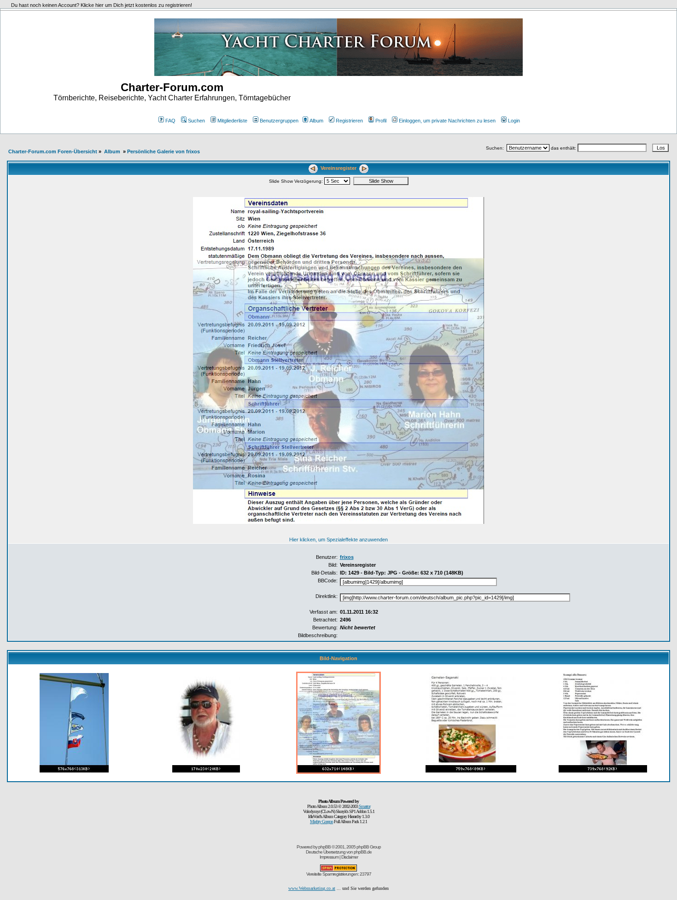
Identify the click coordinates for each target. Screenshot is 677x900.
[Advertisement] (505, 96)
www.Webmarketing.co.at (311, 888)
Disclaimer (349, 856)
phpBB (324, 846)
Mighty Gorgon (321, 821)
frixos (347, 557)
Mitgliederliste (232, 120)
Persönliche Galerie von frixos (163, 151)
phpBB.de (363, 851)
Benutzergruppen (279, 120)
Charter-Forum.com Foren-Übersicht (52, 151)
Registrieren (349, 120)
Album (316, 120)
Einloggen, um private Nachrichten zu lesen (447, 120)
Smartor (364, 806)
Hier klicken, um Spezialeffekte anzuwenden (338, 539)
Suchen (196, 120)
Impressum (329, 856)
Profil (380, 120)
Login (514, 120)
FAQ (170, 120)
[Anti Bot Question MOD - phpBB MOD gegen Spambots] (338, 869)
